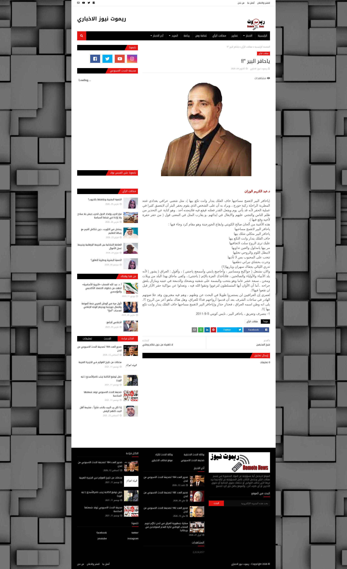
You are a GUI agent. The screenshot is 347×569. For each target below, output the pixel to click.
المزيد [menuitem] (175, 35)
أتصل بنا (250, 3)
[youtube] (83, 3)
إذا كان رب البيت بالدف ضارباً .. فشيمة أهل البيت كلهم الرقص (101, 409)
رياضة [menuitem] (187, 35)
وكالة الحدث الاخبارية (194, 454)
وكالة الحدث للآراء (164, 454)
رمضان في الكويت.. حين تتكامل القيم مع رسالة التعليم (101, 231)
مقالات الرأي (246, 47)
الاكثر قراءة (127, 338)
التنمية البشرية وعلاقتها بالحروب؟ (105, 199)
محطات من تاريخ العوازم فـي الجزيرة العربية (100, 362)
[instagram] (132, 59)
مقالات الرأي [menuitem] (219, 35)
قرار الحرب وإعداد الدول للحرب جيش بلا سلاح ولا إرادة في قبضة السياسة (100, 216)
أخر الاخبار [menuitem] (158, 35)
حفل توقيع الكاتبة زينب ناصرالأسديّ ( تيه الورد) (101, 378)
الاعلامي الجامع (114, 322)
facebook (102, 532)
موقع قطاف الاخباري (162, 460)
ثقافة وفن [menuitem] (201, 35)
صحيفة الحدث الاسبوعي (192, 460)
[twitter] (89, 3)
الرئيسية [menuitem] (262, 35)
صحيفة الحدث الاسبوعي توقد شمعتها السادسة (103, 394)
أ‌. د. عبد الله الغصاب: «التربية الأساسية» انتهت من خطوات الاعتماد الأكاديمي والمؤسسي (102, 288)
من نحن (241, 3)
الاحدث (107, 338)
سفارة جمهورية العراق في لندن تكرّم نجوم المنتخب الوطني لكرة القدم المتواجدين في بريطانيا (166, 527)
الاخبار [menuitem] (249, 35)
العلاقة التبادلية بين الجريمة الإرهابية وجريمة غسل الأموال (100, 246)
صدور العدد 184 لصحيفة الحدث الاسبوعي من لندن (99, 349)
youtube (102, 538)
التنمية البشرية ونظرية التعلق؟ (106, 260)
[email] (78, 3)
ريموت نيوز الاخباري (101, 19)
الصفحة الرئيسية (262, 47)
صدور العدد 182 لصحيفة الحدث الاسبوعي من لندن (166, 510)
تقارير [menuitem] (235, 35)
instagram (133, 538)
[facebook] (94, 3)
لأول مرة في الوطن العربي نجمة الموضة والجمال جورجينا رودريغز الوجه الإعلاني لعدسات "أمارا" (102, 307)
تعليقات (87, 338)
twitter (135, 532)
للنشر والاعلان (263, 3)
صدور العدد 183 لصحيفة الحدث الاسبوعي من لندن (166, 494)
